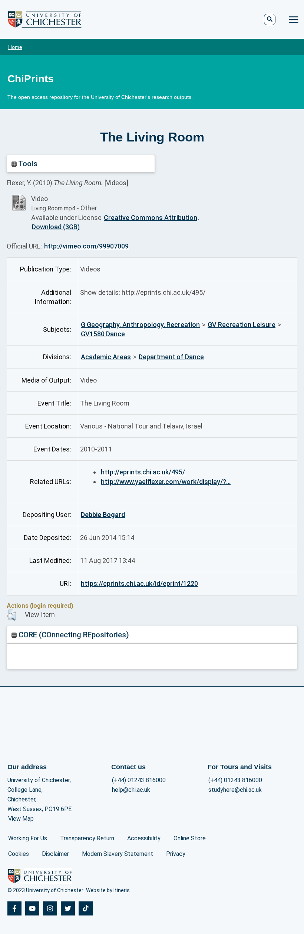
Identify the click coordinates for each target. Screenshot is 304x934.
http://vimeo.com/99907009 (86, 246)
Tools (27, 163)
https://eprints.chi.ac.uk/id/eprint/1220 (139, 583)
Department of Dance (171, 357)
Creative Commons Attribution (150, 217)
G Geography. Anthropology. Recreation (140, 324)
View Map (21, 818)
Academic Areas (106, 357)
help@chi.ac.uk (131, 789)
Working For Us (27, 838)
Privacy (175, 853)
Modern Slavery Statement (117, 853)
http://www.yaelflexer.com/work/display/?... (166, 482)
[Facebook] (14, 908)
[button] (11, 615)
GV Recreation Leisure (241, 324)
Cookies (18, 853)
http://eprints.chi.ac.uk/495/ (143, 472)
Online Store (190, 838)
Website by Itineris (108, 890)
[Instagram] (50, 908)
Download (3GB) (56, 227)
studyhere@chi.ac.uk (235, 789)
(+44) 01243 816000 (139, 780)
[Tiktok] (86, 908)
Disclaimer (55, 853)
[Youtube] (32, 908)
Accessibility (144, 838)
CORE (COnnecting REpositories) (73, 634)
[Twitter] (68, 908)
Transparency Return (87, 838)
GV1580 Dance (103, 334)
